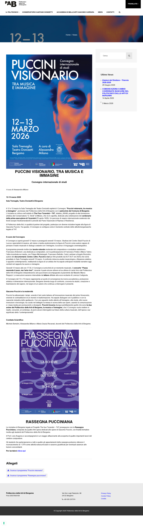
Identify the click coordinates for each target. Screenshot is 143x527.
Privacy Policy (106, 493)
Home (68, 35)
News (100, 12)
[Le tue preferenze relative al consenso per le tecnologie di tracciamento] (4, 523)
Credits (103, 499)
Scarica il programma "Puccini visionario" (26, 470)
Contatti (110, 12)
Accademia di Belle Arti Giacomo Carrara (75, 12)
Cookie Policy (106, 496)
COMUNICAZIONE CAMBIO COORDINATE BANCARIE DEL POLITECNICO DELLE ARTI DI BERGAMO (115, 92)
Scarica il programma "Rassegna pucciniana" (28, 476)
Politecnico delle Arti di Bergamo (78, 511)
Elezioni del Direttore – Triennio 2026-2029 (115, 82)
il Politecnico (12, 12)
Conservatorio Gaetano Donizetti (37, 12)
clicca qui (22, 451)
